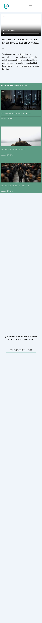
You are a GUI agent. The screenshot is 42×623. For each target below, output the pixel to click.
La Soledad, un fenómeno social (15, 186)
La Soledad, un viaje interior (13, 150)
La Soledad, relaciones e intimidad (16, 114)
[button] (30, 6)
